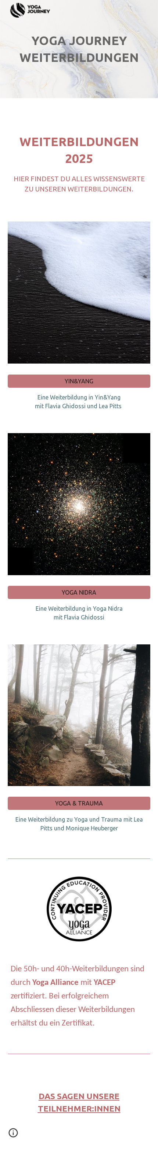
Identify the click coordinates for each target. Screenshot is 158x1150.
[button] (13, 1135)
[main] (79, 49)
